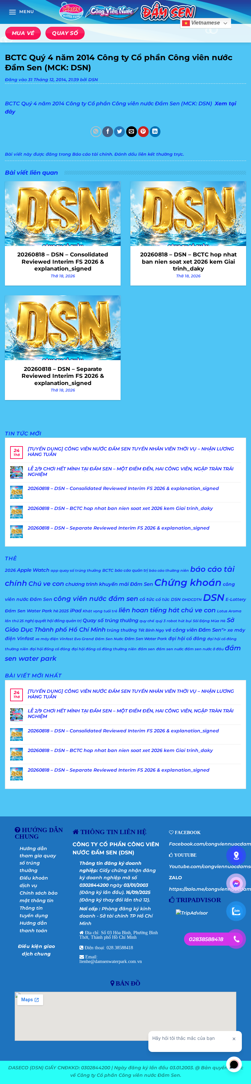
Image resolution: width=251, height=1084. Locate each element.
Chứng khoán (188, 582)
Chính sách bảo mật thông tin (39, 896)
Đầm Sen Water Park (146, 638)
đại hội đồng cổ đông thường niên (104, 649)
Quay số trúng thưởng (110, 620)
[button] (21, 12)
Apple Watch (33, 570)
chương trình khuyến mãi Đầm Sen (109, 584)
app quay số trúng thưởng (76, 570)
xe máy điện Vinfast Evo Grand (64, 639)
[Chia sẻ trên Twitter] (119, 131)
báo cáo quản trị (131, 570)
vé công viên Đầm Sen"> (195, 630)
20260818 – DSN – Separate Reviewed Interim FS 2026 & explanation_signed (118, 528)
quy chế (147, 621)
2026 (10, 570)
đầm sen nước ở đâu (204, 649)
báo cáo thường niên (169, 570)
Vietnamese (205, 23)
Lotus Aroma (229, 611)
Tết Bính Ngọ (151, 630)
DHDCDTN (192, 600)
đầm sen (146, 649)
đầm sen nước (169, 649)
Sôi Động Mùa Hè (209, 621)
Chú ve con (46, 583)
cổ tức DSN (168, 599)
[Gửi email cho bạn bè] (131, 131)
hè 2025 (61, 610)
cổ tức (147, 599)
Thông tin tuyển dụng (34, 911)
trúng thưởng (122, 630)
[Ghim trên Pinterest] (143, 131)
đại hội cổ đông (187, 638)
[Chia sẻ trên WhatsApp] (96, 131)
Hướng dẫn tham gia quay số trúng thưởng (38, 859)
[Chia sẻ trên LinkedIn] (155, 131)
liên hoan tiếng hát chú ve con (167, 610)
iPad (75, 610)
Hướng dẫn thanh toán (33, 926)
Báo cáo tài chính (92, 154)
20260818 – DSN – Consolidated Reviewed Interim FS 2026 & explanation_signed (123, 488)
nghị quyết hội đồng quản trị (53, 620)
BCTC (107, 570)
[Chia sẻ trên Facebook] (107, 131)
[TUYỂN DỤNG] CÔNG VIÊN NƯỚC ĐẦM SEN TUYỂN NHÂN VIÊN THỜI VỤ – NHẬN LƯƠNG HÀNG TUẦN (131, 451)
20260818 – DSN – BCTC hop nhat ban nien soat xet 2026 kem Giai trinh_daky (120, 508)
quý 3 (160, 621)
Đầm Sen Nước (109, 639)
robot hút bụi (179, 621)
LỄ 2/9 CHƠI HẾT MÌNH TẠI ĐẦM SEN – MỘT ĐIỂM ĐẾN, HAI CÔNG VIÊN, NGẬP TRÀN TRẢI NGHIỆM (130, 471)
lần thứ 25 (14, 621)
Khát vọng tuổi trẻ (100, 611)
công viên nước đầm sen (96, 598)
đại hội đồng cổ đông (50, 649)
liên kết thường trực (160, 154)
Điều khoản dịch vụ (34, 881)
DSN (93, 79)
